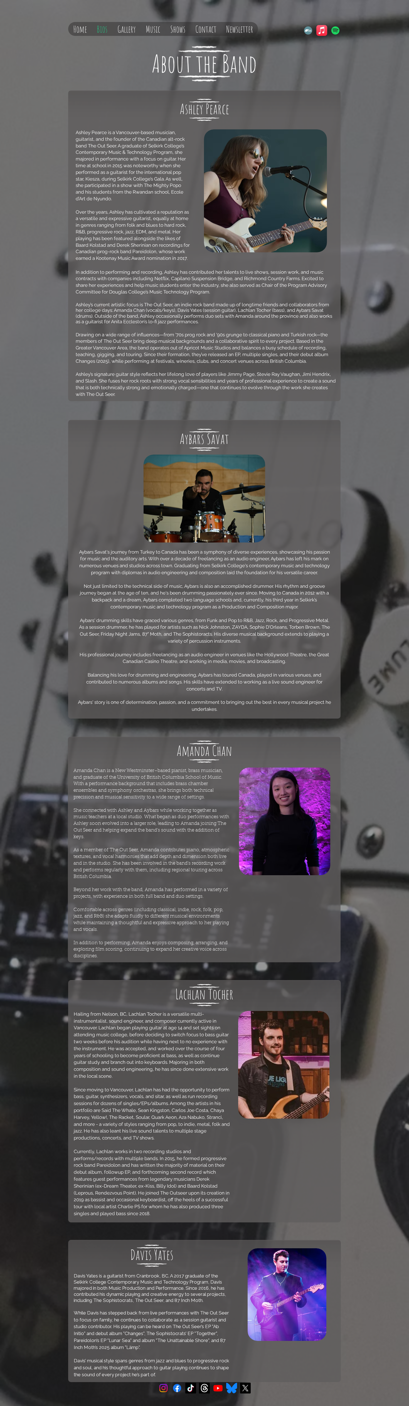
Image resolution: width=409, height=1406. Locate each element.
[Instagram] (163, 1388)
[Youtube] (218, 1388)
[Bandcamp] (308, 30)
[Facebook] (177, 1388)
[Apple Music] (321, 30)
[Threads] (204, 1388)
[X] (245, 1388)
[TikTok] (190, 1388)
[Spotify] (335, 30)
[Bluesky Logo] (231, 1388)
